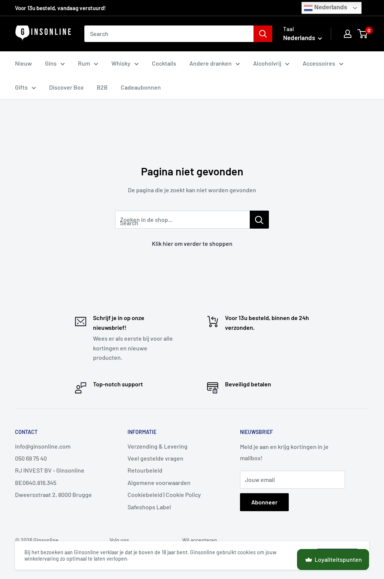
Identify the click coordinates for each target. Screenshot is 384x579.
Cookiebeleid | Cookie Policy (164, 494)
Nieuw (23, 63)
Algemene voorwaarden (159, 482)
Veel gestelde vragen (155, 458)
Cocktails (164, 63)
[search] (169, 33)
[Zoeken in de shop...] (259, 220)
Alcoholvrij (267, 63)
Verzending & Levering (158, 446)
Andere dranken (210, 63)
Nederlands (330, 7)
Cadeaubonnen (141, 87)
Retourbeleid (145, 470)
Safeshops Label (149, 506)
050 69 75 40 (31, 458)
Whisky (120, 63)
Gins (51, 63)
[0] (363, 33)
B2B (102, 87)
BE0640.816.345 (35, 482)
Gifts (21, 87)
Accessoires (319, 63)
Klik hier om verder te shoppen (192, 243)
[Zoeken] (263, 33)
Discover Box (66, 87)
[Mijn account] (347, 34)
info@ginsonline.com (42, 446)
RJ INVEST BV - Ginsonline (49, 470)
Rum (84, 63)
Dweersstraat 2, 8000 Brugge (53, 494)
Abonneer (264, 502)
